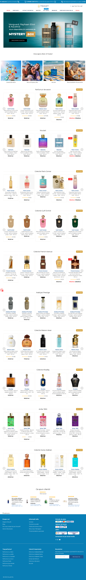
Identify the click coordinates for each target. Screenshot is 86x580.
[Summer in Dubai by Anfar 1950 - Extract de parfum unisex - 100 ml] (59, 419)
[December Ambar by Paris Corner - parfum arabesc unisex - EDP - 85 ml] (10, 182)
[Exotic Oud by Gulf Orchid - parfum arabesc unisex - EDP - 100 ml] (59, 221)
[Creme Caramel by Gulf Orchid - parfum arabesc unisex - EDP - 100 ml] (27, 100)
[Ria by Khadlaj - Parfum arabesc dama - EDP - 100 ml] (27, 380)
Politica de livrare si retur (35, 526)
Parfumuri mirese (7, 565)
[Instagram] (57, 539)
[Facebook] (56, 539)
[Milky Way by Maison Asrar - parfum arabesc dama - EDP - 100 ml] (10, 341)
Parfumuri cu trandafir (9, 556)
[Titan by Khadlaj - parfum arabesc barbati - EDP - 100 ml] (10, 380)
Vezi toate (79, 89)
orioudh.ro (10, 577)
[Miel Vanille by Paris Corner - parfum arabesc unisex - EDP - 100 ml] (59, 182)
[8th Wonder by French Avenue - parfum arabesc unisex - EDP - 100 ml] (43, 262)
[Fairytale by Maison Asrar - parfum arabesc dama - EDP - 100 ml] (43, 100)
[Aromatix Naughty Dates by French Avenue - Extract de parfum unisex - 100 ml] (75, 262)
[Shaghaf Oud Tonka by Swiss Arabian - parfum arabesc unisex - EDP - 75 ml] (75, 460)
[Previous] (4, 108)
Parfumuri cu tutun (8, 559)
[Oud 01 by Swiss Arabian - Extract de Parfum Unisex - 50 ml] (27, 460)
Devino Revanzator (8, 529)
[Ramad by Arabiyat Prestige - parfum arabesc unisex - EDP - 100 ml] (10, 303)
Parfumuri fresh (7, 561)
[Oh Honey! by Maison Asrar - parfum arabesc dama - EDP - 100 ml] (75, 341)
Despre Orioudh (7, 522)
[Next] (81, 108)
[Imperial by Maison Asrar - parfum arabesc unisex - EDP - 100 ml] (59, 341)
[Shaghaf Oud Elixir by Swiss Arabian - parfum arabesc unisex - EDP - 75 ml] (10, 460)
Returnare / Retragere (35, 529)
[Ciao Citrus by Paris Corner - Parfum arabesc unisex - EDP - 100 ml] (75, 141)
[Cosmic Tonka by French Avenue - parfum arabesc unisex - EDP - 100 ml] (27, 262)
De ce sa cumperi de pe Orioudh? (12, 526)
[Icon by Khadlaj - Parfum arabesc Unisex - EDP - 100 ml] (43, 380)
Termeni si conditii (34, 524)
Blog (4, 524)
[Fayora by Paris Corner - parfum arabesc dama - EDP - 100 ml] (75, 100)
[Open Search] (71, 6)
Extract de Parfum (34, 559)
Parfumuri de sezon (34, 561)
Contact (31, 522)
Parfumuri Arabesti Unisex (36, 556)
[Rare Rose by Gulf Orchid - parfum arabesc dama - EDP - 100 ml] (10, 100)
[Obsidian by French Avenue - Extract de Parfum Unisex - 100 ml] (10, 262)
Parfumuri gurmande (8, 563)
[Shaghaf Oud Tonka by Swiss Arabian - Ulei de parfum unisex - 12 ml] (43, 460)
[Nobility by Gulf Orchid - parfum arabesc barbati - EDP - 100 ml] (75, 221)
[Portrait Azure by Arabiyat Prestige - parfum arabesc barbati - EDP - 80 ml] (75, 303)
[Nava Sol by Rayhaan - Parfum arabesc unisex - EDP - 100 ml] (27, 141)
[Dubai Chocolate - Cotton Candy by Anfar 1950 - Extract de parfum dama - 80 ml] (43, 419)
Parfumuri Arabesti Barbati (36, 552)
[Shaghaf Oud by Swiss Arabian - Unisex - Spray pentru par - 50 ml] (59, 460)
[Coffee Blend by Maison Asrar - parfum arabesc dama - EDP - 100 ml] (27, 341)
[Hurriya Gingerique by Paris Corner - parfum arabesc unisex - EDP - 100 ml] (59, 100)
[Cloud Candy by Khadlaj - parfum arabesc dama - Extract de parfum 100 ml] (59, 380)
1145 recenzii (43, 493)
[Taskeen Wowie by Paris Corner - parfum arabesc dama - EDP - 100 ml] (43, 182)
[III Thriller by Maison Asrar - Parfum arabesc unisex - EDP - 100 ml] (43, 341)
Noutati (31, 563)
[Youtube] (60, 539)
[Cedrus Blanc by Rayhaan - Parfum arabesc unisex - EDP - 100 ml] (10, 141)
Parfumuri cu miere (8, 552)
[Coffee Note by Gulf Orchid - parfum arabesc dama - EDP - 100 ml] (27, 221)
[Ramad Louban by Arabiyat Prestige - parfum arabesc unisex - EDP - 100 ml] (27, 303)
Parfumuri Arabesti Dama (36, 554)
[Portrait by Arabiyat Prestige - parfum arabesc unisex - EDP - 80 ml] (59, 303)
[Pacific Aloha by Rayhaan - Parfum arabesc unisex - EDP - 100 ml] (43, 141)
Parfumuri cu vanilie (8, 554)
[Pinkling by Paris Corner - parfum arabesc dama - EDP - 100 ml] (27, 182)
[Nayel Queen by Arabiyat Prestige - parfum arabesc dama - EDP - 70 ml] (43, 303)
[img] (43, 492)
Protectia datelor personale (36, 531)
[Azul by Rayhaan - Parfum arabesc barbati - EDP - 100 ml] (59, 141)
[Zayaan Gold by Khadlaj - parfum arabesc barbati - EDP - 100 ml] (75, 380)
